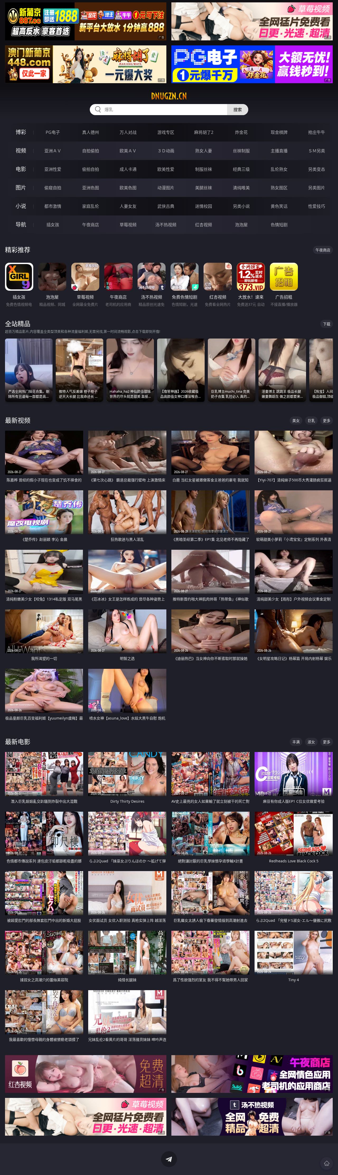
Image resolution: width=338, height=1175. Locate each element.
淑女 (311, 741)
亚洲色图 (90, 188)
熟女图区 (279, 188)
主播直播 (279, 151)
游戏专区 (165, 132)
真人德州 (90, 132)
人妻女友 (128, 206)
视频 (21, 150)
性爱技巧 (316, 206)
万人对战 (128, 132)
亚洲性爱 (52, 169)
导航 (21, 224)
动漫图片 (165, 188)
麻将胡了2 (203, 132)
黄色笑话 (279, 206)
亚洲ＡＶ (52, 151)
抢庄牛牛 (316, 132)
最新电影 (17, 741)
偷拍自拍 (90, 169)
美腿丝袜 (203, 188)
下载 (326, 323)
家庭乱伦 (90, 206)
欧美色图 (128, 188)
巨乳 (311, 420)
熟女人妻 (203, 151)
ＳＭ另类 (316, 151)
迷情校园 (203, 206)
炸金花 (241, 132)
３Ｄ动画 (165, 151)
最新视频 (17, 420)
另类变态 (316, 169)
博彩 (21, 132)
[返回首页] (326, 1163)
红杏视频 (203, 225)
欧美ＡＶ (128, 151)
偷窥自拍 (52, 188)
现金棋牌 (279, 132)
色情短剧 (279, 225)
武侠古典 (165, 206)
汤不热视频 (165, 225)
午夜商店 (90, 225)
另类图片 (316, 188)
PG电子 (53, 132)
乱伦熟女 (279, 169)
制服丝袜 (203, 169)
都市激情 (52, 206)
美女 (296, 420)
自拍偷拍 (90, 151)
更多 (326, 420)
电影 (21, 169)
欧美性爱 (165, 169)
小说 (21, 206)
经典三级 (241, 169)
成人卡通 (128, 169)
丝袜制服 (241, 151)
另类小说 (241, 206)
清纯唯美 (241, 188)
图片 (21, 187)
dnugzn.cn (169, 96)
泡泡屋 (241, 225)
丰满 (296, 741)
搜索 (237, 109)
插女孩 (52, 225)
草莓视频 (128, 225)
